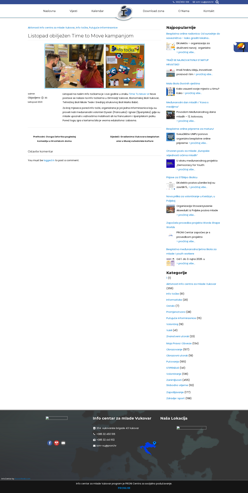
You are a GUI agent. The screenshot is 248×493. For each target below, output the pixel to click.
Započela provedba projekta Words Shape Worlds (193, 225)
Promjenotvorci (175, 312)
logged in (49, 160)
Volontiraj (172, 324)
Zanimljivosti (174, 380)
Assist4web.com (22, 478)
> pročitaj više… (185, 52)
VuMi (169, 330)
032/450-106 (182, 2)
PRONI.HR (124, 488)
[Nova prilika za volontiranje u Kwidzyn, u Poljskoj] (170, 209)
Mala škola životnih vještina (183, 83)
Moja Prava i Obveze (179, 343)
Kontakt (208, 11)
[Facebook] (50, 442)
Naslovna (49, 11)
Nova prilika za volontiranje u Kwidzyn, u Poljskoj (190, 198)
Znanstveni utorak (177, 336)
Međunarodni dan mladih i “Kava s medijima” (187, 104)
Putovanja (172, 361)
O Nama (183, 11)
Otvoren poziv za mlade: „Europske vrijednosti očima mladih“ (188, 153)
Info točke (82, 27)
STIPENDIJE (172, 368)
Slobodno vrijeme (177, 385)
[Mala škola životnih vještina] (170, 91)
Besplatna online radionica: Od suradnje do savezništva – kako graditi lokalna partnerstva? (193, 36)
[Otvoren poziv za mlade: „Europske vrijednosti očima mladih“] (170, 163)
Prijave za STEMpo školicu (181, 177)
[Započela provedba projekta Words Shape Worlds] (170, 235)
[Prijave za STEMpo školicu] (170, 185)
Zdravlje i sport (175, 398)
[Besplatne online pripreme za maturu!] (170, 137)
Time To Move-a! (139, 94)
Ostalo (170, 306)
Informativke (174, 299)
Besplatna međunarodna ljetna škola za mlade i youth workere (191, 251)
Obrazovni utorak (177, 355)
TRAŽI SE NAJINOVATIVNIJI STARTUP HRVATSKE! (187, 62)
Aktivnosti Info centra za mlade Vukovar (51, 27)
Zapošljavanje (175, 392)
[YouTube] (56, 442)
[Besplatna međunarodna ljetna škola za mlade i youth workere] (170, 262)
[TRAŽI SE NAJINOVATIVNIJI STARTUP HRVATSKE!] (170, 73)
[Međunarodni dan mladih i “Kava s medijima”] (170, 115)
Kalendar (97, 11)
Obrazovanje (174, 349)
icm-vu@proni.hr (204, 2)
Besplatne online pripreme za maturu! (190, 129)
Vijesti (73, 11)
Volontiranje (173, 374)
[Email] (63, 442)
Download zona (153, 11)
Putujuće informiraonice (103, 27)
